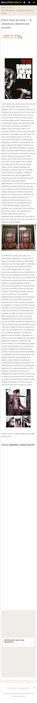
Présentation (13, 693)
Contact (5, 693)
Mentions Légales (24, 693)
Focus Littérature (12, 688)
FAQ (32, 693)
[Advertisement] (18, 529)
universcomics (9, 37)
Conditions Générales (18, 696)
